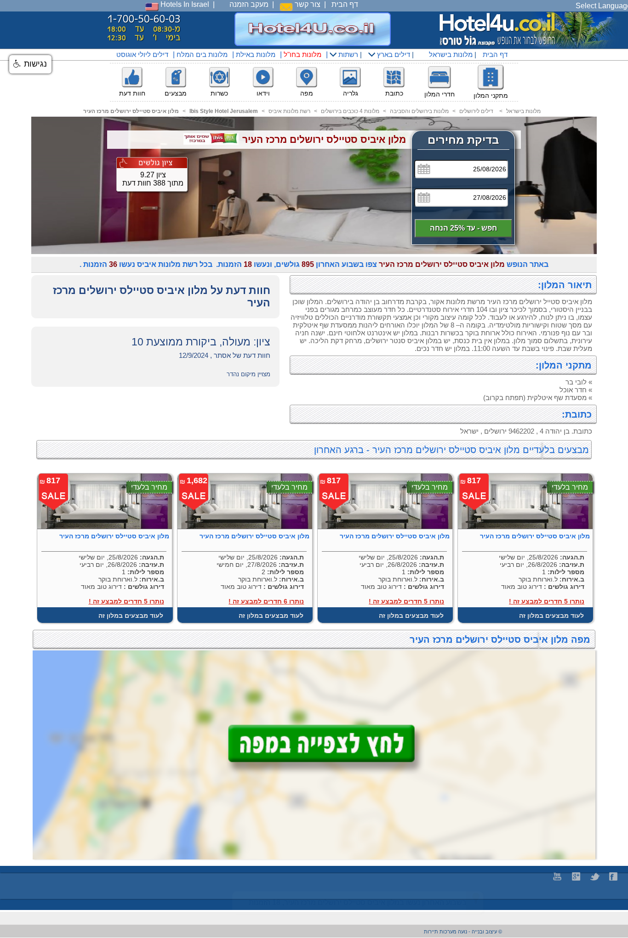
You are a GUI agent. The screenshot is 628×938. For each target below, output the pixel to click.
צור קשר (306, 4)
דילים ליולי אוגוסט (142, 54)
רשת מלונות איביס (289, 111)
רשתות (347, 54)
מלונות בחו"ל (302, 54)
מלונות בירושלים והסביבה (419, 111)
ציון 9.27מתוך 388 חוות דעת (152, 179)
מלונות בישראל (450, 54)
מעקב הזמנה (248, 4)
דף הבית (344, 4)
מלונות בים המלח (202, 54)
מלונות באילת (255, 54)
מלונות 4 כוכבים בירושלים (350, 111)
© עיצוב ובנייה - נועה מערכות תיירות (463, 931)
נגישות (34, 63)
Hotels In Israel (184, 4)
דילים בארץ (392, 54)
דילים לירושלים (476, 111)
